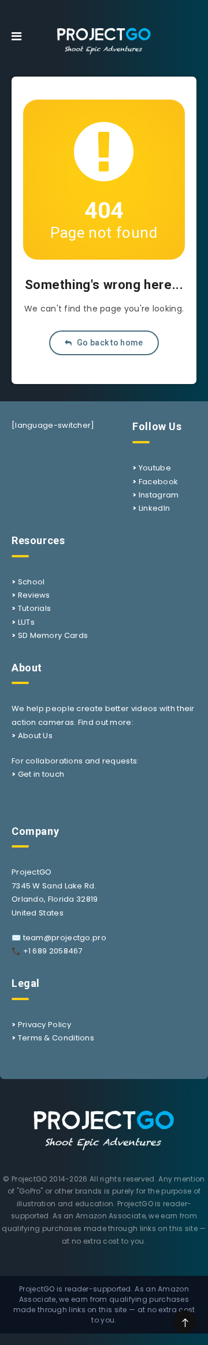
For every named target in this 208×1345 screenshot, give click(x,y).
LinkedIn (154, 508)
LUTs (26, 622)
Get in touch (41, 774)
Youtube (155, 467)
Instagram (159, 494)
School (31, 581)
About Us (35, 735)
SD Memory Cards (53, 635)
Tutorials (34, 608)
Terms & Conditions (56, 1037)
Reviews (34, 595)
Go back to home (109, 342)
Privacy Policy (44, 1024)
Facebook (158, 481)
